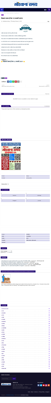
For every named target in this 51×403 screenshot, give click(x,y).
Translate (10, 252)
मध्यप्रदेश (28, 234)
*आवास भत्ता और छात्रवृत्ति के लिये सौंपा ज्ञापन (8, 52)
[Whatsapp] (13, 82)
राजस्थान (26, 355)
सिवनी (3, 236)
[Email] (18, 82)
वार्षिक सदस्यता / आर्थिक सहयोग (31, 240)
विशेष (26, 357)
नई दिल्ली (26, 334)
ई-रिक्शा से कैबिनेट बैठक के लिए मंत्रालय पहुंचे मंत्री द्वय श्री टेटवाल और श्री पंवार (14, 264)
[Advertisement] (25, 215)
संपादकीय (26, 362)
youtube (39, 200)
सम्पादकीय (3, 240)
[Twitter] (11, 82)
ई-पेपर (5, 13)
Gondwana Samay (10, 395)
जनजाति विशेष (29, 236)
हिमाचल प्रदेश (25, 368)
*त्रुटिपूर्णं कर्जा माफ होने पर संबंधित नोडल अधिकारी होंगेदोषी (11, 47)
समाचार (3, 238)
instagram (14, 200)
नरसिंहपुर (25, 336)
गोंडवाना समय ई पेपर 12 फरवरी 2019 (13, 61)
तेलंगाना (26, 332)
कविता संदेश (26, 321)
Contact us (36, 391)
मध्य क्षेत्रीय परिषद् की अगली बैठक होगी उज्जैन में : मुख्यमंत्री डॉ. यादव (12, 262)
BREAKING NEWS (25, 308)
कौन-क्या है (3, 242)
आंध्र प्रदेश (25, 312)
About (28, 175)
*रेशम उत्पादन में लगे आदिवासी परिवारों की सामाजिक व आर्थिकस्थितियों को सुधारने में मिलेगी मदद (16, 38)
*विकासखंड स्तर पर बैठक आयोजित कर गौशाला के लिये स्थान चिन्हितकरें (13, 50)
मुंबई (25, 353)
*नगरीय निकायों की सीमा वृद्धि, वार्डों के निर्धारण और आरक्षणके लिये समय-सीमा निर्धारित (15, 44)
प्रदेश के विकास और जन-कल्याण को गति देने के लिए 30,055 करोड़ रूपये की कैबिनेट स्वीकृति (15, 260)
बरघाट (25, 340)
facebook (14, 195)
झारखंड (26, 330)
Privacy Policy (42, 391)
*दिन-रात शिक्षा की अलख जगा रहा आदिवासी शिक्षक (9, 55)
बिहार (25, 342)
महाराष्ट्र (25, 351)
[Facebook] (8, 82)
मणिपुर (25, 347)
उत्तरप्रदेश (25, 319)
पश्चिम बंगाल (25, 338)
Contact (3, 178)
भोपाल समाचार (25, 344)
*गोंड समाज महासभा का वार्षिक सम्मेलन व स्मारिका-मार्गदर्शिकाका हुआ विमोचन (13, 35)
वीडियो (26, 359)
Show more (47, 93)
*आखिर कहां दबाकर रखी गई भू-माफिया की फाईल (9, 33)
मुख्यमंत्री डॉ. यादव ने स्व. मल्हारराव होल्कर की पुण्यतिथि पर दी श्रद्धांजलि (12, 265)
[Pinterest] (16, 82)
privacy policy (29, 178)
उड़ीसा (25, 317)
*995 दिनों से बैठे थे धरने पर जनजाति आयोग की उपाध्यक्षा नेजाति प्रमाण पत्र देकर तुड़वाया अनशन (17, 41)
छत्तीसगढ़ (26, 323)
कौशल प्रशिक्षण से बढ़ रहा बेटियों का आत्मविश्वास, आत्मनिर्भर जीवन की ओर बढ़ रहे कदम (14, 263)
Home (2, 13)
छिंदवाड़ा (26, 325)
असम (25, 310)
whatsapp (39, 195)
